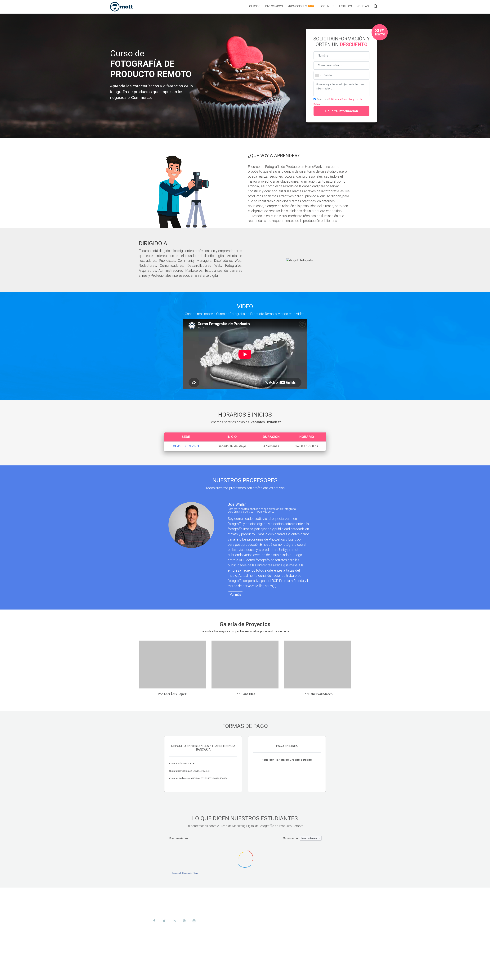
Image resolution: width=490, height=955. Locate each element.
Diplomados (274, 6)
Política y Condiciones (275, 948)
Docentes (327, 6)
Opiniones (303, 916)
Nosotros (303, 899)
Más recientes (309, 838)
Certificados (305, 910)
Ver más (235, 594)
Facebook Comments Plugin (185, 873)
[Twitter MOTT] (164, 921)
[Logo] (121, 7)
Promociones (300, 6)
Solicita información (341, 111)
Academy (302, 905)
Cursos (254, 6)
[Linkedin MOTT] (174, 921)
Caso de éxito (306, 922)
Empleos (345, 6)
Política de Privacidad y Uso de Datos (315, 948)
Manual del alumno (245, 948)
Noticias (363, 6)
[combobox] (318, 75)
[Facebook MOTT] (154, 921)
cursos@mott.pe (168, 914)
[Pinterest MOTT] (184, 921)
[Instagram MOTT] (194, 921)
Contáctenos (305, 928)
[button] (375, 6)
